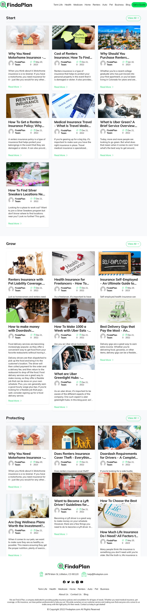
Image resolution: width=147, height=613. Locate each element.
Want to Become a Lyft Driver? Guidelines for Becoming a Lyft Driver (71, 503)
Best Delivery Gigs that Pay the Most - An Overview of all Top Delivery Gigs (117, 328)
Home (88, 4)
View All (132, 18)
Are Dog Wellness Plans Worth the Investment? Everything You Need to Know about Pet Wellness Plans (26, 524)
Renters (96, 4)
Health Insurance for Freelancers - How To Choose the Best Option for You (71, 281)
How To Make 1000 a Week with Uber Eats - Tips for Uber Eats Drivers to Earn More (71, 328)
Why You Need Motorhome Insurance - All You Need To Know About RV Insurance (25, 55)
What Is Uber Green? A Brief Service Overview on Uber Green (117, 124)
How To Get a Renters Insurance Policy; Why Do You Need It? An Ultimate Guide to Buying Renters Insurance (27, 124)
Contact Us (75, 594)
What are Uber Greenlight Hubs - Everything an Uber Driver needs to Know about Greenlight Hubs (71, 376)
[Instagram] (77, 582)
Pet (111, 4)
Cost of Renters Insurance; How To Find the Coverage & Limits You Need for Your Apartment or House (72, 55)
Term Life (58, 4)
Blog (128, 4)
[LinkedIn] (73, 582)
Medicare (78, 4)
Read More (14, 86)
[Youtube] (81, 582)
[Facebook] (64, 582)
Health (68, 4)
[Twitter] (68, 582)
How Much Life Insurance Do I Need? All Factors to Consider (119, 534)
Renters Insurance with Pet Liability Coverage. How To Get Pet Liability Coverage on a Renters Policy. (26, 281)
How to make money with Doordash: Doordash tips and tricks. (27, 328)
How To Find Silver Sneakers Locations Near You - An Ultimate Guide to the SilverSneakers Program (27, 192)
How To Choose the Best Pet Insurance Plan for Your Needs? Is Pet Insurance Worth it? (118, 503)
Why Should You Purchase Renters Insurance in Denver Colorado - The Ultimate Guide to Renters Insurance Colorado (118, 55)
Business (119, 4)
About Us (63, 594)
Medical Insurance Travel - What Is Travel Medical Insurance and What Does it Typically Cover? (73, 124)
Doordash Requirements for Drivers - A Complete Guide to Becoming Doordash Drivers (118, 455)
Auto (104, 4)
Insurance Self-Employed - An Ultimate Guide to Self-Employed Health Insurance (119, 281)
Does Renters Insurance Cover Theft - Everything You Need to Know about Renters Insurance (73, 455)
